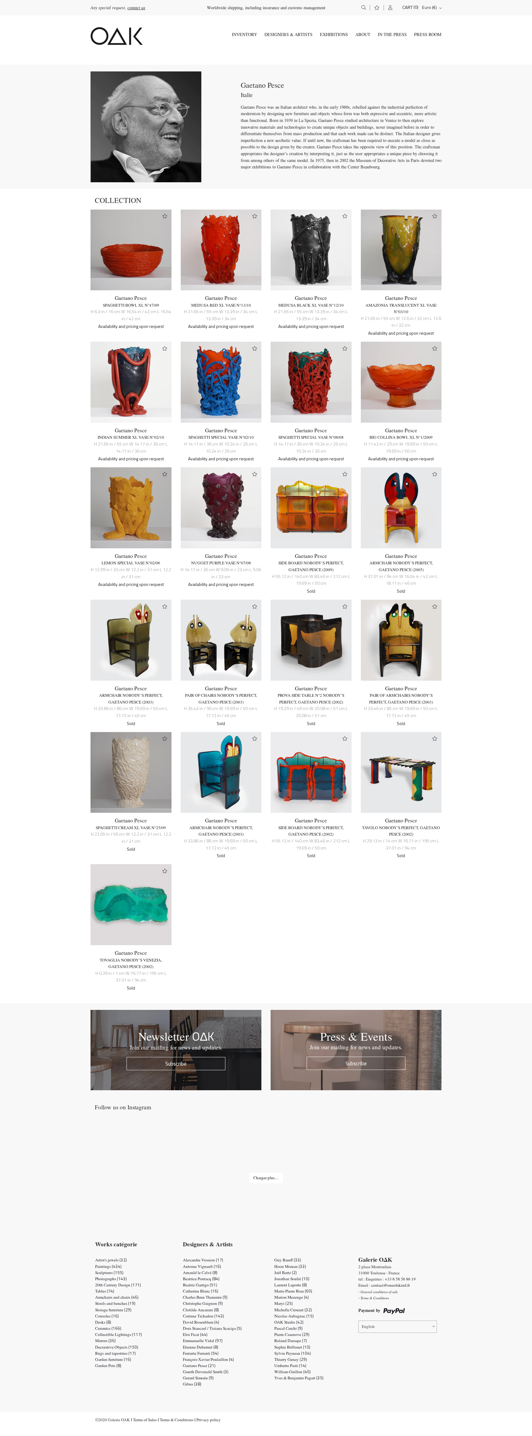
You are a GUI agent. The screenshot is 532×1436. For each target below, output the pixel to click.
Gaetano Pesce (131, 297)
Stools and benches (115, 1303)
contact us (136, 7)
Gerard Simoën (198, 1378)
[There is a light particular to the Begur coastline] (126, 1148)
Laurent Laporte (290, 1285)
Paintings (108, 1266)
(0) (415, 7)
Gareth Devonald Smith (205, 1371)
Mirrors (105, 1340)
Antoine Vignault (202, 1266)
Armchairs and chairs (117, 1297)
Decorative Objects (116, 1347)
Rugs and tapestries (115, 1353)
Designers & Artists (288, 34)
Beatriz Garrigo (200, 1285)
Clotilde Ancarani (201, 1310)
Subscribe (176, 1063)
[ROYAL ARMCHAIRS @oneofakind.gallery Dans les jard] (266, 1148)
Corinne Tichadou (203, 1316)
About (362, 34)
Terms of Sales (145, 1419)
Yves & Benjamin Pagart (299, 1378)
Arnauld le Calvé (200, 1272)
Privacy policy (208, 1419)
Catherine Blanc (200, 1291)
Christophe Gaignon (203, 1303)
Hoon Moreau (290, 1266)
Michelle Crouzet (293, 1310)
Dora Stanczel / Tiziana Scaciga (212, 1328)
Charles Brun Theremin (205, 1297)
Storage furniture (113, 1310)
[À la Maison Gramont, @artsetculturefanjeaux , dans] (196, 1148)
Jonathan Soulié (291, 1278)
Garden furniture (113, 1359)
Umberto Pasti (290, 1365)
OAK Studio (289, 1322)
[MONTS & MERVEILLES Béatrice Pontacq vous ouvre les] (406, 1148)
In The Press (392, 34)
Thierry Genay (290, 1359)
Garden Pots (108, 1365)
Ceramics (108, 1328)
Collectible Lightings (118, 1334)
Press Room (427, 34)
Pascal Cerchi (288, 1328)
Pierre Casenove (291, 1334)
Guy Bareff (287, 1260)
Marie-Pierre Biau (293, 1291)
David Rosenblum (201, 1322)
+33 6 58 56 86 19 (400, 1279)
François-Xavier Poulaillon (208, 1359)
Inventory (244, 34)
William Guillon (292, 1371)
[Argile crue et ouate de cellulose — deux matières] (336, 1148)
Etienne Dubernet (200, 1347)
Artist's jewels (111, 1260)
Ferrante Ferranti (201, 1353)
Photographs (111, 1278)
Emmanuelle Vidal (203, 1340)
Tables (104, 1291)
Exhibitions (334, 34)
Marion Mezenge (291, 1297)
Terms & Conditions (176, 1419)
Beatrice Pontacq (201, 1278)
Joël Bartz (285, 1272)
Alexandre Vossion (203, 1260)
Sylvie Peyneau (292, 1353)
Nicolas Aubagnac (294, 1316)
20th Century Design (118, 1285)
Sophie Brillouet (292, 1347)
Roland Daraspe (290, 1340)
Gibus (192, 1384)
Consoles (107, 1316)
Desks (103, 1322)
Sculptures (109, 1272)
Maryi (283, 1303)
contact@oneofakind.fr (390, 1285)
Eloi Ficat (195, 1334)
